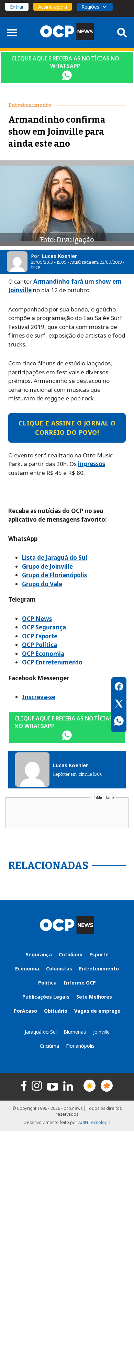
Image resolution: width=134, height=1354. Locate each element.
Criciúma (49, 1046)
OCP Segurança (44, 627)
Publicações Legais (45, 996)
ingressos (91, 464)
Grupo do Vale (42, 584)
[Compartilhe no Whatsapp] (119, 722)
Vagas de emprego (97, 1011)
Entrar (17, 6)
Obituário (55, 1011)
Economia (27, 968)
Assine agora (52, 6)
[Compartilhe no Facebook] (119, 687)
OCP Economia (43, 654)
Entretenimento (99, 968)
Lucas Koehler (59, 255)
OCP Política (39, 645)
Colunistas (59, 968)
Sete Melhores (94, 996)
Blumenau (75, 1031)
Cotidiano (70, 954)
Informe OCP (80, 982)
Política (47, 982)
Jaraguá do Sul (41, 1031)
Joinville (101, 1031)
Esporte (99, 954)
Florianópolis (80, 1046)
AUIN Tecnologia (94, 1122)
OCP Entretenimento (52, 662)
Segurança (39, 954)
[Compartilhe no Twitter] (119, 704)
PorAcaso (25, 1011)
